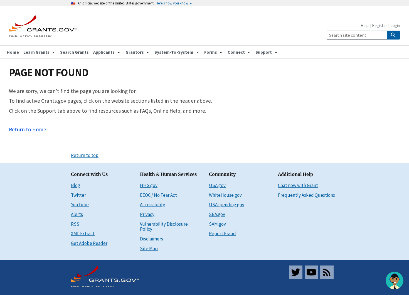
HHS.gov (148, 185)
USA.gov (217, 185)
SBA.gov (217, 214)
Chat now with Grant (298, 185)
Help (365, 25)
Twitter (78, 195)
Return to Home (27, 129)
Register (379, 25)
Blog (75, 185)
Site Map (149, 248)
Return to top (84, 155)
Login (395, 25)
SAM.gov (217, 224)
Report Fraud (222, 233)
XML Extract (83, 233)
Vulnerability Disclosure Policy (164, 226)
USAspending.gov (226, 204)
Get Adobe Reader (89, 243)
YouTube (80, 204)
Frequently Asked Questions (306, 195)
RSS (75, 224)
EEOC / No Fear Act (158, 195)
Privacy (147, 214)
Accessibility (152, 204)
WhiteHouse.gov (225, 195)
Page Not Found (48, 72)
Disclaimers (151, 239)
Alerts (77, 214)
